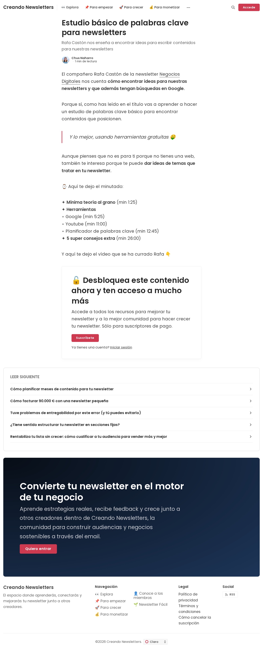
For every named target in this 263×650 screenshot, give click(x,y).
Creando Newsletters (124, 641)
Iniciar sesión (121, 347)
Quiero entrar (38, 548)
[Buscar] (233, 7)
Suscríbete (85, 338)
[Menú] (188, 7)
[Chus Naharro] (66, 60)
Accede (249, 7)
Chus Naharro (82, 58)
